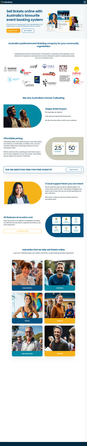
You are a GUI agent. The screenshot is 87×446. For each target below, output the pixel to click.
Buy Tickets (28, 30)
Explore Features (22, 231)
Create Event (13, 30)
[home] (7, 2)
